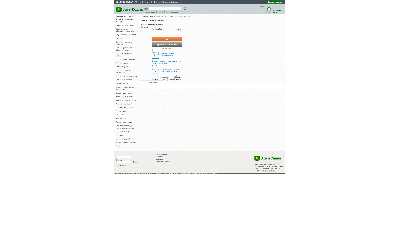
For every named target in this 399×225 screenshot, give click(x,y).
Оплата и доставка (171, 12)
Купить (167, 39)
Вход (135, 162)
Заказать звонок (275, 2)
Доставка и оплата (163, 162)
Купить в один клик (167, 44)
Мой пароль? (122, 165)
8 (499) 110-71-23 (126, 2)
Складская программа (124, 19)
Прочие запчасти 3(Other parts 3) (162, 16)
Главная (145, 16)
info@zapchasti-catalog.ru (170, 2)
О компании (150, 12)
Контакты (159, 12)
